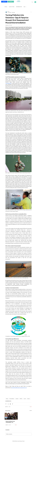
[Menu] (35, 2)
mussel (25, 398)
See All (31, 410)
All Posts (6, 6)
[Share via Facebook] (5, 403)
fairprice (28, 398)
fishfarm (21, 398)
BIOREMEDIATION (19, 6)
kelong (7, 398)
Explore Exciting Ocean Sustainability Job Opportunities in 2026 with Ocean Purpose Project (11, 422)
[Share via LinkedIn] (10, 403)
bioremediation (12, 398)
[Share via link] (12, 403)
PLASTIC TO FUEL (11, 6)
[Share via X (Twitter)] (8, 403)
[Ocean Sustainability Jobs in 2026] (11, 416)
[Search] (32, 2)
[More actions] (31, 12)
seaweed (17, 398)
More (24, 6)
